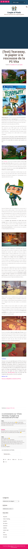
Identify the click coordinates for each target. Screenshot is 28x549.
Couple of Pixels (14, 12)
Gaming (7, 408)
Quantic (20, 64)
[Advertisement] (14, 32)
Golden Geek (5, 530)
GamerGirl (5, 525)
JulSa (4, 532)
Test (13, 408)
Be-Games (5, 523)
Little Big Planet (11, 372)
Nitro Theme (10, 545)
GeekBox (5, 527)
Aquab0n (5, 521)
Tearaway (5, 161)
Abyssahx (5, 516)
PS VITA (11, 408)
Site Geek (5, 537)
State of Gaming (6, 518)
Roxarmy (5, 534)
